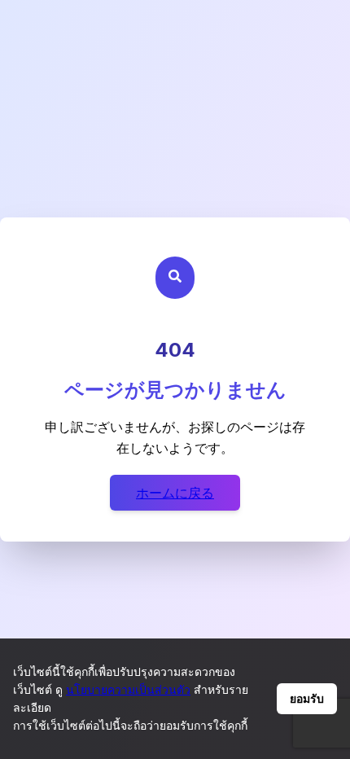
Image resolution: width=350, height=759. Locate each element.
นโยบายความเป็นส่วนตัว (128, 689)
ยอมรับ (307, 698)
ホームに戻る (175, 493)
